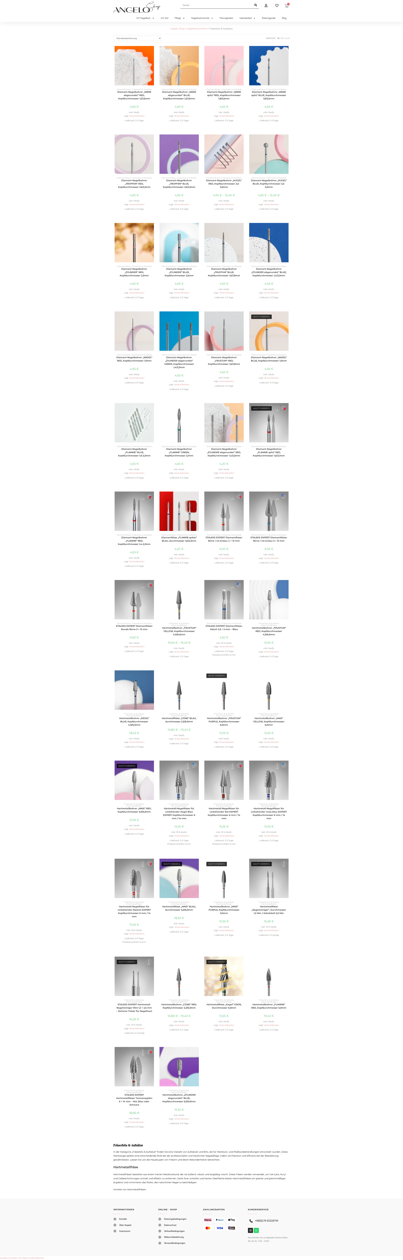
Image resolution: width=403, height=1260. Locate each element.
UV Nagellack (143, 18)
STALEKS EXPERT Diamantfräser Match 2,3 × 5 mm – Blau (224, 628)
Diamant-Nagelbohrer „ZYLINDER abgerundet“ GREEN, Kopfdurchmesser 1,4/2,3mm (179, 362)
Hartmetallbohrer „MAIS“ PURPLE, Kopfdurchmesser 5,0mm (224, 910)
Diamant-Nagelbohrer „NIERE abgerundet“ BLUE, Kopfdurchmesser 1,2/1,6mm (179, 95)
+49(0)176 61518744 (266, 1220)
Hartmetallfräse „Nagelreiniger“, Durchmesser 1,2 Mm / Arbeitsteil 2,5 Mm (269, 910)
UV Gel (164, 18)
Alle (287, 38)
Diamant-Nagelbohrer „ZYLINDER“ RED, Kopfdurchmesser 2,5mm (134, 272)
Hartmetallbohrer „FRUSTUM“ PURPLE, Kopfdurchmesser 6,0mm (224, 721)
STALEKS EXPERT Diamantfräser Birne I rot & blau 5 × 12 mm (268, 539)
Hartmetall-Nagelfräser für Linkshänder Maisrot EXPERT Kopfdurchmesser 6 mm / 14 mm (134, 911)
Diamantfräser (124, 89)
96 (282, 38)
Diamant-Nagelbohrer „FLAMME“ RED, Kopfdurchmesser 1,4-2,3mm (134, 541)
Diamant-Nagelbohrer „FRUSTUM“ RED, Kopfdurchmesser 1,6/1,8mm (224, 360)
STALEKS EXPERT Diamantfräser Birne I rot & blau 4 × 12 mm (224, 539)
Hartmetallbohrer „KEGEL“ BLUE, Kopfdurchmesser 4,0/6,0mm (134, 721)
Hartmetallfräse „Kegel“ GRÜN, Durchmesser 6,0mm (224, 1006)
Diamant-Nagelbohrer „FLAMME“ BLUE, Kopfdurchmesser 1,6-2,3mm (134, 452)
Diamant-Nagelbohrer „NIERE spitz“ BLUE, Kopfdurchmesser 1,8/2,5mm (268, 95)
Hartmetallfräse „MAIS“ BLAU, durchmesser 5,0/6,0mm (179, 908)
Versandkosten (137, 116)
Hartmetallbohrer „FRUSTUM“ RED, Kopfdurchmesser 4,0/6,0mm (269, 631)
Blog (284, 18)
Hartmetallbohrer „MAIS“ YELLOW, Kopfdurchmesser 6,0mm (268, 721)
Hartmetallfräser (179, 625)
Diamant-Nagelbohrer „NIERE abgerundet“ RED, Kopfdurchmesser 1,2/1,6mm (134, 95)
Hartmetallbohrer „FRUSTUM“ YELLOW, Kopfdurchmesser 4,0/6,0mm (179, 631)
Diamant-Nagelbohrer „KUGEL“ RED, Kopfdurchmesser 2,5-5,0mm (224, 183)
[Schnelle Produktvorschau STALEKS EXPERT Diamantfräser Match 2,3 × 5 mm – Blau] (243, 585)
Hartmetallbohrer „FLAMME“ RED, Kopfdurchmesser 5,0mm (268, 1006)
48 (278, 38)
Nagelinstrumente (200, 18)
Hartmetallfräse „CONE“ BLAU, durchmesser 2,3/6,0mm (179, 720)
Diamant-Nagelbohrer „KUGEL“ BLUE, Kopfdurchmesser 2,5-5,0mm (269, 183)
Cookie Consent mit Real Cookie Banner (22, 1258)
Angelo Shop (177, 28)
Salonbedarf (245, 18)
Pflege (178, 18)
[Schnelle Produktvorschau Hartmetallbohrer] (198, 585)
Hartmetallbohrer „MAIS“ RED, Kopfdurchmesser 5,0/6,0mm (134, 810)
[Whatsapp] (256, 1230)
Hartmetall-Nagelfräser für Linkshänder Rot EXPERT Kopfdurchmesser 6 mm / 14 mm (224, 813)
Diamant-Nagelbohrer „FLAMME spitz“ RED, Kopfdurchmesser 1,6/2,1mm (269, 452)
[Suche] (255, 5)
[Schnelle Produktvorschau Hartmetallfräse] (198, 676)
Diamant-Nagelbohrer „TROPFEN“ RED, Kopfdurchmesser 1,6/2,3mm (134, 183)
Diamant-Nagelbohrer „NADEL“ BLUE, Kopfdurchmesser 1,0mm (269, 359)
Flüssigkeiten (226, 18)
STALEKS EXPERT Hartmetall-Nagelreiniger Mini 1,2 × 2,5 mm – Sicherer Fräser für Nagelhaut (134, 1008)
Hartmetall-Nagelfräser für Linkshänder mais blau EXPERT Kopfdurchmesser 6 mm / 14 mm (269, 813)
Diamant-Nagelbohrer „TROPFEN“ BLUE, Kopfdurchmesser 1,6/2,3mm (179, 183)
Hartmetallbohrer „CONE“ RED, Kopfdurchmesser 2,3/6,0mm (179, 1006)
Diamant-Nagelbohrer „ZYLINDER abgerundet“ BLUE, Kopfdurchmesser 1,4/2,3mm (268, 272)
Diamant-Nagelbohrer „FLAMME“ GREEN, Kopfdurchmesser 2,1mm (179, 452)
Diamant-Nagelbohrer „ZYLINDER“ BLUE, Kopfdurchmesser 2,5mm (179, 272)
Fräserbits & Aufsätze (142, 89)
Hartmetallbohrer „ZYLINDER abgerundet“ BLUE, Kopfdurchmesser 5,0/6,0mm (179, 1098)
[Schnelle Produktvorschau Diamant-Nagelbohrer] (153, 51)
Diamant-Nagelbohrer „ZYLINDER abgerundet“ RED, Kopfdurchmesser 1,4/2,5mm (224, 452)
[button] (153, 60)
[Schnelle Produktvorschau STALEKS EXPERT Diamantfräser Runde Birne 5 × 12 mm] (153, 585)
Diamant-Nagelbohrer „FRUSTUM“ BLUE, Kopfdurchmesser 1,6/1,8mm (224, 272)
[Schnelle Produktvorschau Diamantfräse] (198, 497)
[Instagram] (250, 1230)
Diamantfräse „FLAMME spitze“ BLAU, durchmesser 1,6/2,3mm (179, 539)
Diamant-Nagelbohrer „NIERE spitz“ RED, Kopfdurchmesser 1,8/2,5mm (224, 95)
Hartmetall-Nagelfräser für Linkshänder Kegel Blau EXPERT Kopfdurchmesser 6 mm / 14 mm (179, 813)
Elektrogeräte (269, 18)
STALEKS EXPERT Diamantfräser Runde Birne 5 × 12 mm (134, 628)
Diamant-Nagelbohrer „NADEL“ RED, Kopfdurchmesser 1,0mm (134, 359)
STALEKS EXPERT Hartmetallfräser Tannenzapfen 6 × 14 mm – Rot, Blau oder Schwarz (134, 1099)
